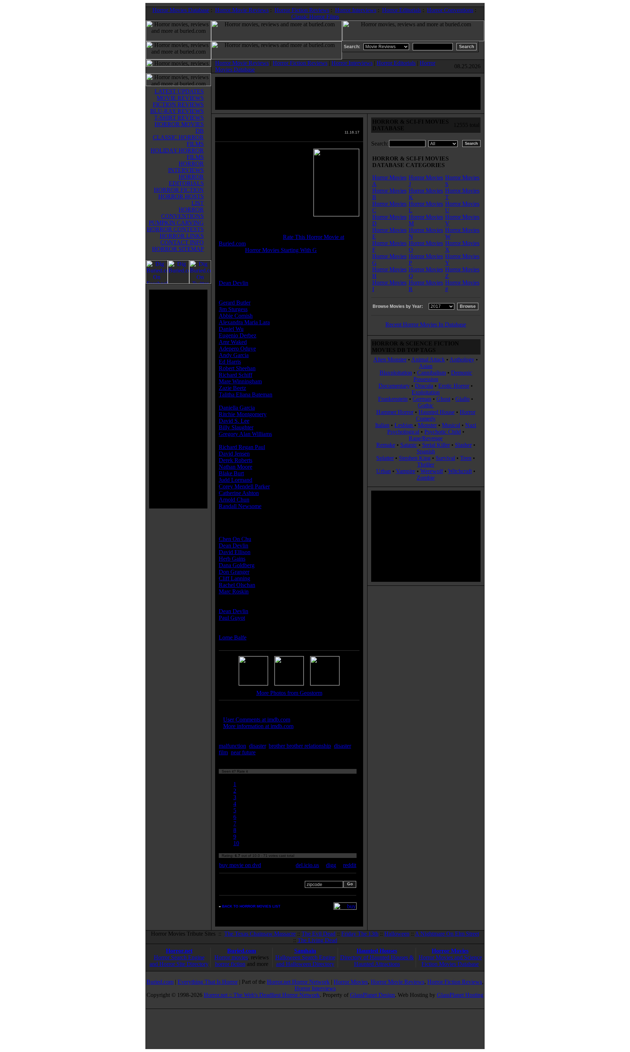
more (270, 752)
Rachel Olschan (237, 585)
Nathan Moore (235, 467)
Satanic (408, 445)
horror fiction (230, 964)
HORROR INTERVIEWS (186, 166)
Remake (385, 445)
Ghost (443, 399)
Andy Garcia (234, 355)
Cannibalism (431, 373)
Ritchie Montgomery (243, 414)
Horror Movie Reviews (242, 10)
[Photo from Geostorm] (253, 683)
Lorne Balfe (232, 637)
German (422, 399)
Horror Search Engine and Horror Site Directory (179, 960)
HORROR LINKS (182, 236)
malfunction (232, 746)
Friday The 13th (359, 934)
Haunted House (437, 412)
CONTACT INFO (182, 242)
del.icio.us (307, 865)
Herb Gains (232, 559)
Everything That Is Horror (208, 982)
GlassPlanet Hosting (460, 995)
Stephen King (415, 458)
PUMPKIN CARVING (176, 223)
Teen (465, 458)
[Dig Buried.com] (178, 282)
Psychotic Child (442, 432)
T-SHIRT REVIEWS (179, 118)
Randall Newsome (240, 506)
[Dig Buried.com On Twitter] (200, 282)
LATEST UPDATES (179, 91)
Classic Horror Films (315, 16)
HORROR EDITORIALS (186, 180)
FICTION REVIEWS (178, 104)
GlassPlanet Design (372, 995)
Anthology (462, 359)
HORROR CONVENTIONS (182, 212)
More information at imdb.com (258, 726)
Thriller (425, 464)
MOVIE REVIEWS (180, 98)
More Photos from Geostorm (289, 693)
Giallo (462, 399)
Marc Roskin (234, 591)
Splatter (385, 458)
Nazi (470, 425)
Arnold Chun (234, 499)
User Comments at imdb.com (256, 719)
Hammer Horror (394, 412)
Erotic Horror (453, 386)
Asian (425, 366)
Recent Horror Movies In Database (425, 324)
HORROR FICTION (179, 190)
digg (331, 865)
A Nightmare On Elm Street (447, 934)
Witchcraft (460, 471)
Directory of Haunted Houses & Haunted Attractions (377, 960)
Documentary (394, 386)
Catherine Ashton (239, 493)
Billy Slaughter (236, 427)
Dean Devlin (233, 283)
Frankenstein (393, 399)
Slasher (463, 445)
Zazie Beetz (232, 388)
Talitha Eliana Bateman (245, 394)
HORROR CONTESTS (175, 229)
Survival (445, 458)
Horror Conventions (450, 10)
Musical (451, 425)
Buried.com (241, 951)
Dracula (424, 386)
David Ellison (234, 552)
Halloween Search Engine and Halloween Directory (305, 960)
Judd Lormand (235, 480)
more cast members (247, 519)
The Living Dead (317, 940)
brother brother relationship (300, 746)
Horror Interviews (355, 10)
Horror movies (231, 957)
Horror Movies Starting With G (281, 250)
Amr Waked (233, 342)
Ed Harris (230, 362)
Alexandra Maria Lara (244, 322)
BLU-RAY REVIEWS (177, 111)
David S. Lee (234, 421)
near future (243, 752)
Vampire (405, 471)
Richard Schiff (235, 375)
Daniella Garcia (237, 408)
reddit (349, 865)
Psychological (403, 432)
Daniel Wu (231, 329)
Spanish (426, 451)
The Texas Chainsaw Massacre (260, 934)
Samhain (305, 951)
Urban (383, 471)
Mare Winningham (240, 381)
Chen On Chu (235, 539)
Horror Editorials (401, 10)
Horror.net (179, 951)
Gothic (425, 405)
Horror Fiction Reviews (302, 10)
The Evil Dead (318, 934)
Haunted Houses (377, 951)
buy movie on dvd (240, 865)
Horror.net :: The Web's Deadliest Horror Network (262, 995)
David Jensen (234, 453)
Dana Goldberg (236, 565)
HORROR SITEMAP (178, 249)
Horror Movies (450, 951)
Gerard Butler (234, 302)
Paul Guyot (232, 618)
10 (236, 843)
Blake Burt (231, 473)
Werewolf (431, 471)
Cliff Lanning (234, 578)
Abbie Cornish (236, 316)
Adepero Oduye (237, 348)
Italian (382, 425)
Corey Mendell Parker (244, 486)
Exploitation (426, 392)
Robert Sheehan (237, 368)
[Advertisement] (178, 399)
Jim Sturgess (233, 309)
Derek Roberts (235, 460)
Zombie (426, 478)
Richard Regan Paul (242, 447)
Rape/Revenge (426, 438)
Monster (427, 425)
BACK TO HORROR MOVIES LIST (251, 906)
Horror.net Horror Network (298, 982)
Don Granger (234, 572)
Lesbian (404, 425)
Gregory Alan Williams (245, 434)
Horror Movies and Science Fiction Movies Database (450, 960)
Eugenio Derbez (237, 335)
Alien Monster (390, 359)
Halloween (396, 934)
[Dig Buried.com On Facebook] (157, 282)
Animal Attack (428, 359)
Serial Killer (436, 445)
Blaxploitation (396, 373)
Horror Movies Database (180, 10)
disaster (257, 746)
